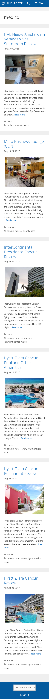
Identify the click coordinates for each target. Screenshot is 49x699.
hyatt (30, 448)
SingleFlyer (15, 3)
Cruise (10, 121)
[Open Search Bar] (28, 3)
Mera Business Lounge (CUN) (24, 144)
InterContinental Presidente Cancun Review (21, 251)
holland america (14, 125)
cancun (10, 230)
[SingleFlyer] (4, 3)
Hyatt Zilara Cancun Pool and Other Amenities (21, 362)
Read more (19, 114)
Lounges (11, 227)
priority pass (29, 230)
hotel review (21, 338)
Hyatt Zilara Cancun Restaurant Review (21, 471)
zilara (6, 452)
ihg (29, 338)
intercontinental (12, 341)
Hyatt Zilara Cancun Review (21, 580)
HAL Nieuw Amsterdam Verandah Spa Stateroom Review (24, 38)
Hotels (10, 334)
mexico (27, 125)
